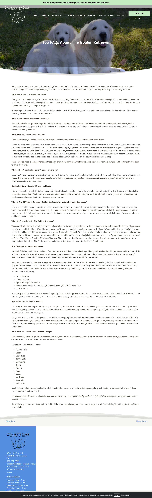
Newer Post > (142, 421)
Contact (120, 15)
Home (36, 15)
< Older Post (9, 421)
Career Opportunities (86, 15)
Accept (117, 495)
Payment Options (106, 15)
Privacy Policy (125, 495)
